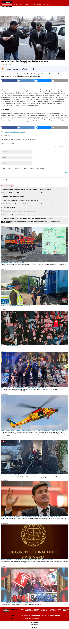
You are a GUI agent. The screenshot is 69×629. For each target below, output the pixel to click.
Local (3, 226)
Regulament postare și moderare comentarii (55, 611)
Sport (33, 5)
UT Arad (4, 309)
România (4, 394)
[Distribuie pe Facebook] (9, 80)
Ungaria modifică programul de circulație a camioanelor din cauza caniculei (23, 192)
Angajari (46, 5)
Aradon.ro (14, 609)
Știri (12, 615)
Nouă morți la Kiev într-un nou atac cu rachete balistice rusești (19, 211)
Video (27, 5)
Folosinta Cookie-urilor (36, 611)
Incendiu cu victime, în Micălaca (11, 475)
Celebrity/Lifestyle (55, 615)
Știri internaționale (36, 615)
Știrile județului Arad (25, 615)
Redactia (22, 609)
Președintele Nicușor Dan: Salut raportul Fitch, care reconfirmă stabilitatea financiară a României (28, 218)
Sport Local (28, 618)
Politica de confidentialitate (29, 610)
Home (16, 5)
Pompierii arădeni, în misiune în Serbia (13, 196)
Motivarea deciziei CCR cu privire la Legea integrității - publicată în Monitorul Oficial (27, 559)
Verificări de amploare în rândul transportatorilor (16, 305)
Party (39, 5)
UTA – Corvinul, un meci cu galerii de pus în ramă (16, 602)
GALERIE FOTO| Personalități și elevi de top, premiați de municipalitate (23, 387)
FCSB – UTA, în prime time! (9, 345)
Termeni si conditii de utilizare (44, 611)
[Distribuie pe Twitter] (26, 80)
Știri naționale (45, 615)
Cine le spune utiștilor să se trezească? (13, 214)
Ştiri (21, 5)
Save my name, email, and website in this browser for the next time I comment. (23, 168)
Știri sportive (35, 618)
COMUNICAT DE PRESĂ (9, 207)
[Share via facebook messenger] (42, 80)
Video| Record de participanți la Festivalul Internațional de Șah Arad (20, 200)
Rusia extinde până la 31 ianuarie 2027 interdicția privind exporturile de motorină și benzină (27, 189)
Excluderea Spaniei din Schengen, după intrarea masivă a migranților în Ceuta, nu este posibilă (28, 203)
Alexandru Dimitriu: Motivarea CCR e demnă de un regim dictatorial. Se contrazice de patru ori (31, 516)
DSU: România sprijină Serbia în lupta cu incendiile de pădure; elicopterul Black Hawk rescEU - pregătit (33, 430)
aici (19, 179)
